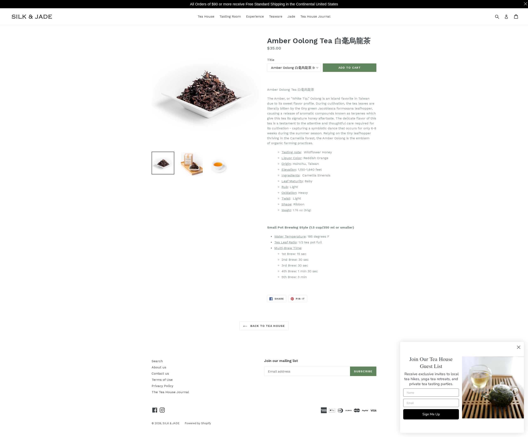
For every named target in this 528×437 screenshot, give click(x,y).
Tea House (206, 16)
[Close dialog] (518, 347)
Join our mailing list (281, 361)
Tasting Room (230, 16)
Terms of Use (162, 380)
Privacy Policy (162, 386)
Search (157, 361)
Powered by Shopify (198, 423)
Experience (255, 16)
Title (270, 60)
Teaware (275, 16)
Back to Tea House (267, 325)
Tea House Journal (315, 16)
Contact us (160, 373)
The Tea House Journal (170, 392)
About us (159, 367)
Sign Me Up (431, 414)
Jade (291, 16)
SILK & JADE (171, 423)
